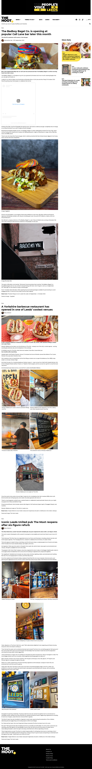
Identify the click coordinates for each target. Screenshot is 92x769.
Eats (40, 19)
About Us (48, 749)
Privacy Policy (49, 753)
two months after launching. (9, 352)
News (18, 19)
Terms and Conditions (51, 760)
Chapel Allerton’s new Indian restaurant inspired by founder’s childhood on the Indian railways (31, 736)
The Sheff (55, 19)
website (31, 291)
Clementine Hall (8, 40)
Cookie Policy (49, 757)
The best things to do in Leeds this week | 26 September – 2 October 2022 (26, 293)
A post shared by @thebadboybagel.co (18, 122)
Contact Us (49, 751)
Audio (47, 19)
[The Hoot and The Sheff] (7, 20)
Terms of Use (49, 755)
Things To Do (29, 19)
